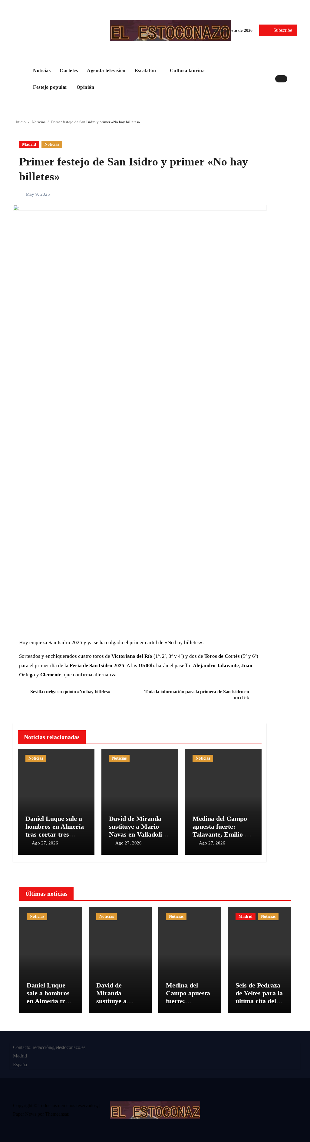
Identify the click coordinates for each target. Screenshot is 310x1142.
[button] (293, 79)
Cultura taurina (188, 70)
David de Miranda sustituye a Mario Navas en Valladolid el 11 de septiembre (137, 830)
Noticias (42, 70)
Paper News (24, 1114)
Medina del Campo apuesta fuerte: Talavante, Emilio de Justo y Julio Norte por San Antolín (222, 834)
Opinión (85, 87)
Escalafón (146, 70)
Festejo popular (50, 87)
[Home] (21, 79)
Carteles (69, 70)
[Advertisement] (140, 591)
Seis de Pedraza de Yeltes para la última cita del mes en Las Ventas (259, 1001)
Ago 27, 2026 (45, 843)
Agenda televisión (106, 70)
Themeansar (56, 1114)
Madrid (29, 144)
